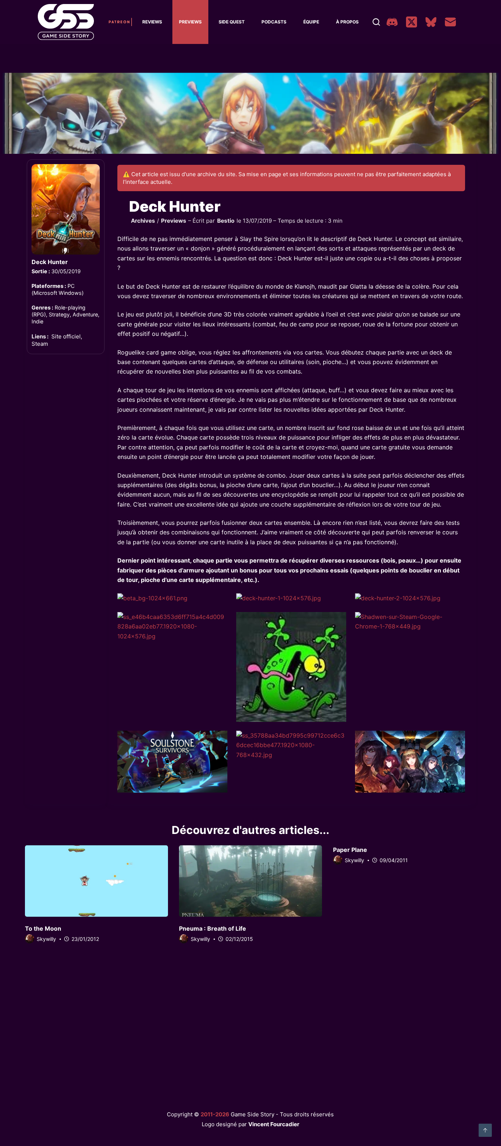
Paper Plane (350, 849)
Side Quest (232, 22)
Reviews (152, 22)
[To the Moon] (96, 881)
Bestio (225, 220)
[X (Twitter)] (411, 21)
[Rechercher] (376, 22)
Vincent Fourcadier (273, 1124)
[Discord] (392, 21)
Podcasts (274, 22)
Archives (143, 220)
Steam (40, 343)
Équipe (311, 22)
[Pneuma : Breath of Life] (250, 881)
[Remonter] (485, 1130)
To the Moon (43, 928)
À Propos (347, 22)
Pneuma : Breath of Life (212, 928)
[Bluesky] (430, 21)
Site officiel (66, 336)
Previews (190, 22)
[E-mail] (450, 21)
